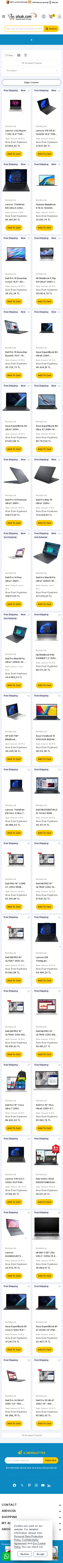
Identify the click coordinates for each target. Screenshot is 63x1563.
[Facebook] (14, 1485)
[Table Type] (25, 55)
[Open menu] (4, 16)
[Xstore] (22, 16)
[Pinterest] (29, 1485)
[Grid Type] (19, 55)
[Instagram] (36, 1485)
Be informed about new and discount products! (31, 1467)
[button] (9, 55)
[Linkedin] (49, 1485)
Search (53, 28)
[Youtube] (42, 1485)
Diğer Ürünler (31, 82)
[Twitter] (22, 1485)
